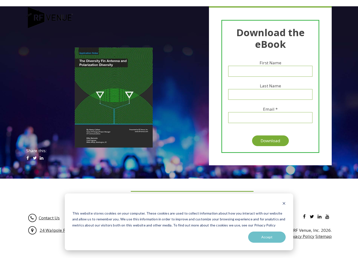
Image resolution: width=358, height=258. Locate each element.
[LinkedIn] (42, 158)
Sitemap (323, 236)
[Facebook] (28, 158)
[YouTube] (327, 216)
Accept (267, 237)
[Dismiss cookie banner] (284, 204)
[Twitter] (35, 158)
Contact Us (49, 218)
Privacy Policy (301, 236)
